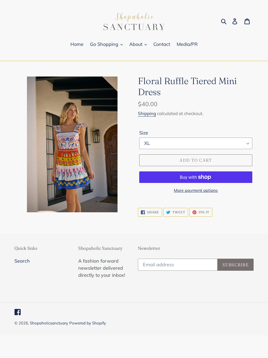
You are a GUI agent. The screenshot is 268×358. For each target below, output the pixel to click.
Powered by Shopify (87, 323)
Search (22, 261)
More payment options (196, 190)
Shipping (147, 113)
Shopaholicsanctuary (49, 323)
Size (143, 133)
